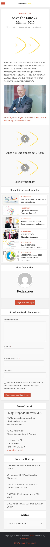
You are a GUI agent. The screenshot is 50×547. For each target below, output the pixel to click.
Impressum (31, 543)
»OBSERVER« (25, 13)
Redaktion (40, 27)
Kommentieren (24, 27)
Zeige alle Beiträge (25, 302)
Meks (32, 535)
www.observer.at (15, 450)
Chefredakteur (32, 117)
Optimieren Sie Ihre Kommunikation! (29, 211)
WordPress (24, 538)
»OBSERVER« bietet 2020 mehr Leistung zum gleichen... (31, 257)
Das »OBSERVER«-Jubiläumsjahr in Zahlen (31, 246)
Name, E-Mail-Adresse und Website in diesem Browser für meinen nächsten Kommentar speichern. (23, 385)
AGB (23, 543)
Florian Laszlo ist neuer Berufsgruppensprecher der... (33, 222)
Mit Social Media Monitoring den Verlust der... (33, 200)
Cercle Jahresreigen (14, 117)
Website (8, 370)
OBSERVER (21, 120)
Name (7, 346)
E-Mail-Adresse (12, 358)
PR (29, 120)
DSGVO (17, 543)
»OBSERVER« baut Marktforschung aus (29, 235)
